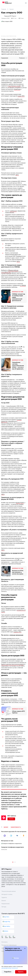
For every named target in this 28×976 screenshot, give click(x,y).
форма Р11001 (20, 503)
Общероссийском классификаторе (9, 271)
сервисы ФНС (17, 632)
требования (13, 211)
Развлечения (5, 904)
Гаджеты (4, 897)
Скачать (11, 819)
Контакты (4, 942)
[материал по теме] (6, 296)
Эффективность (16, 827)
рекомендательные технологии (10, 968)
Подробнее (7, 972)
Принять (20, 972)
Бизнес (6, 827)
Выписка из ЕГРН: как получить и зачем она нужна (17, 572)
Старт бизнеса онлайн (14, 86)
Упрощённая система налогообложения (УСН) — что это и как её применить (18, 366)
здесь (17, 175)
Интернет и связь (7, 894)
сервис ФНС (21, 96)
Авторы (4, 907)
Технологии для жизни (9, 891)
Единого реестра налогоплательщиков (12, 664)
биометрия (17, 89)
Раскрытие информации (9, 945)
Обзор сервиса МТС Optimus (18, 712)
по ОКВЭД (23, 285)
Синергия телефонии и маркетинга (12, 847)
